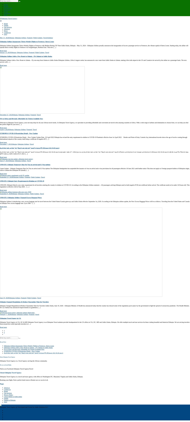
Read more (3, 51)
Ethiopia (11, 38)
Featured (29, 38)
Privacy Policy (8, 395)
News (6, 11)
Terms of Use (8, 419)
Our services (8, 8)
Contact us (7, 13)
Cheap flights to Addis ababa (13, 397)
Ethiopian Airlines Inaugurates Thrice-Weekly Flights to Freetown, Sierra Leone (27, 41)
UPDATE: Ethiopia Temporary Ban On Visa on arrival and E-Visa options (25, 164)
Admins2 (50, 38)
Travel (45, 38)
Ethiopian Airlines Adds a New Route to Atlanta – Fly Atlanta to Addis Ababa (26, 56)
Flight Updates (37, 38)
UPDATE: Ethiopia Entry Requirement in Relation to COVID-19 (22, 181)
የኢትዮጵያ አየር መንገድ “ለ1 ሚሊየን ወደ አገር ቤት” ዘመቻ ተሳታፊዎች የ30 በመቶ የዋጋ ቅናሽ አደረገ (29, 148)
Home (6, 4)
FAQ (5, 15)
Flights (6, 6)
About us (7, 10)
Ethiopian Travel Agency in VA (10, 318)
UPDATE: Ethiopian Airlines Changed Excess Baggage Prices (21, 197)
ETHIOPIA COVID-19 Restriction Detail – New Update (19, 133)
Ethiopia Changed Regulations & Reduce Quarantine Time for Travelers (24, 302)
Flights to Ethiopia (9, 400)
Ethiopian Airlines (20, 38)
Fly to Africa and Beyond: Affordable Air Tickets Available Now (21, 119)
